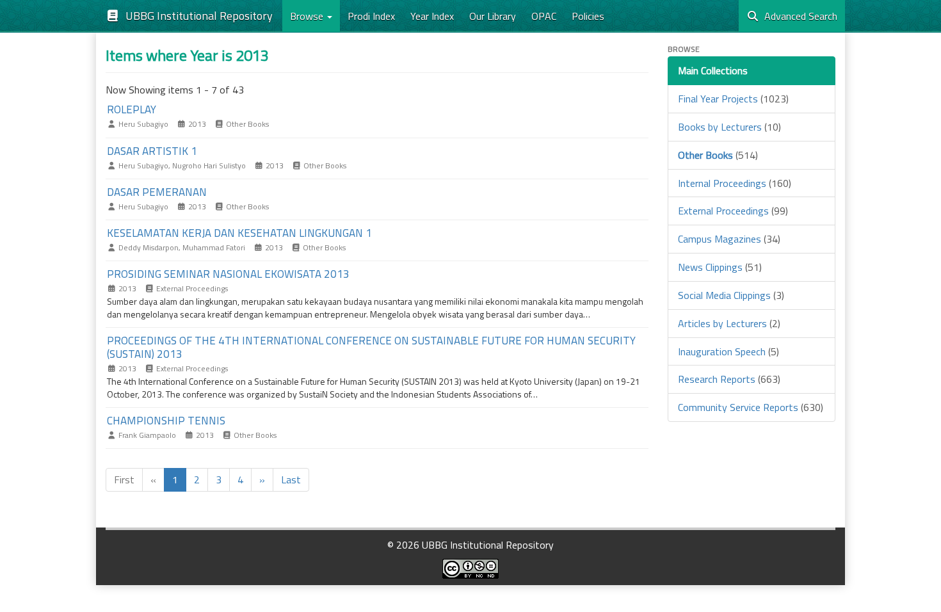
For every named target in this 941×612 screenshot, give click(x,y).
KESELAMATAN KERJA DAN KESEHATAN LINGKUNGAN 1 (239, 233)
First (124, 479)
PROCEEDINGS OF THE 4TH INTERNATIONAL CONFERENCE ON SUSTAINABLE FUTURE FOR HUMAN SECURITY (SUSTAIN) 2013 (371, 347)
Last (291, 479)
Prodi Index (371, 16)
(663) (729, 379)
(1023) (733, 98)
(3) (731, 295)
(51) (720, 267)
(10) (729, 126)
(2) (729, 323)
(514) (718, 155)
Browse (308, 16)
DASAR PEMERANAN (157, 192)
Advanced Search (798, 16)
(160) (734, 183)
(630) (750, 407)
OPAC (543, 16)
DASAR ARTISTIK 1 (152, 151)
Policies (588, 16)
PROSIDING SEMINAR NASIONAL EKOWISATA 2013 (228, 274)
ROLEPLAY (131, 109)
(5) (728, 351)
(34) (729, 238)
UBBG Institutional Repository (196, 15)
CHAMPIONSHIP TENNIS (166, 420)
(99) (733, 210)
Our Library (492, 16)
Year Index (432, 16)
